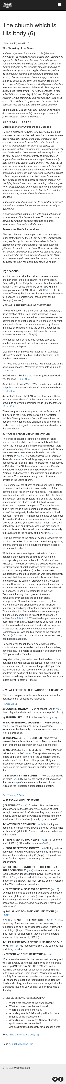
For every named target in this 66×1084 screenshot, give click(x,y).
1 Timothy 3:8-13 (14, 795)
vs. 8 (23, 805)
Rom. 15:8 (9, 406)
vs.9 (30, 870)
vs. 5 (38, 741)
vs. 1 (19, 455)
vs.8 (40, 824)
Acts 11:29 (22, 618)
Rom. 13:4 (24, 379)
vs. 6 (28, 753)
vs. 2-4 (52, 532)
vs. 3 (58, 708)
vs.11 (51, 920)
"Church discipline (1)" (21, 1044)
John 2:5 (8, 370)
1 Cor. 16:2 (18, 635)
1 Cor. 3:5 (8, 391)
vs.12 (14, 945)
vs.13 (48, 954)
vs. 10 (55, 889)
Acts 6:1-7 (10, 703)
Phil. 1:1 (48, 290)
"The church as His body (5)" (24, 1034)
